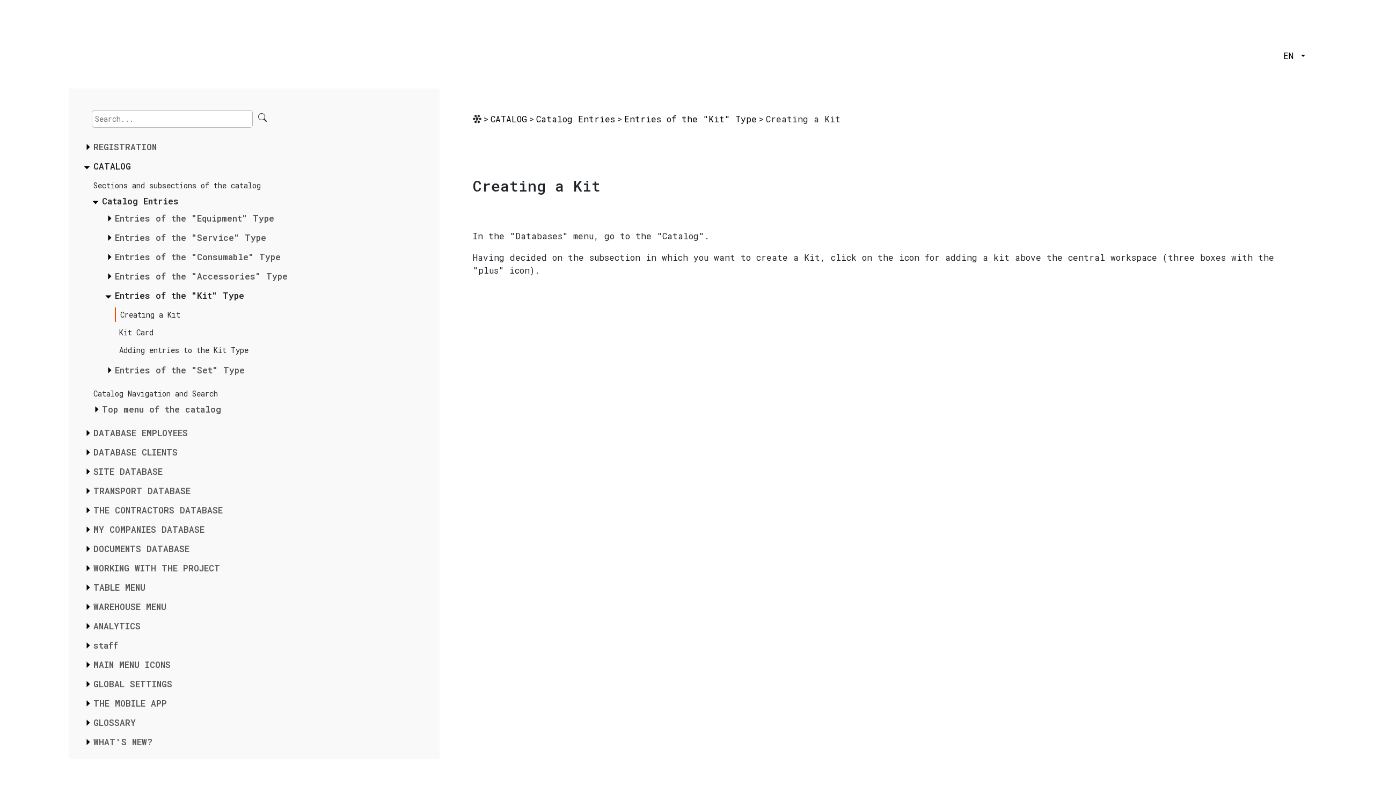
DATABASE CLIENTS (135, 452)
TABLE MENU (119, 587)
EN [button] (1291, 55)
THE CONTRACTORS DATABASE (158, 510)
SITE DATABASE (128, 471)
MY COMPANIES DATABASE (148, 529)
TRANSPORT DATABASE (142, 490)
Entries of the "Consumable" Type (198, 256)
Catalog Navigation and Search (155, 393)
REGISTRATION (125, 146)
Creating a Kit (150, 315)
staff (105, 645)
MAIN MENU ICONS (132, 664)
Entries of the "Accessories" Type (201, 276)
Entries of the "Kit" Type (179, 295)
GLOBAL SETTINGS (132, 683)
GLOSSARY (114, 722)
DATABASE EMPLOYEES (140, 432)
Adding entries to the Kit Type (184, 350)
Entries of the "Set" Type (180, 370)
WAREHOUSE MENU (129, 606)
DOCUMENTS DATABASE (141, 548)
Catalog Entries (140, 201)
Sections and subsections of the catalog (177, 185)
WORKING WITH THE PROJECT (156, 568)
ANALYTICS (117, 625)
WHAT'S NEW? (122, 741)
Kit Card (136, 332)
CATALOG (112, 166)
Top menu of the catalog (161, 409)
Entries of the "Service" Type (190, 237)
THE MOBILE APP (130, 703)
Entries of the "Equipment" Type (194, 218)
